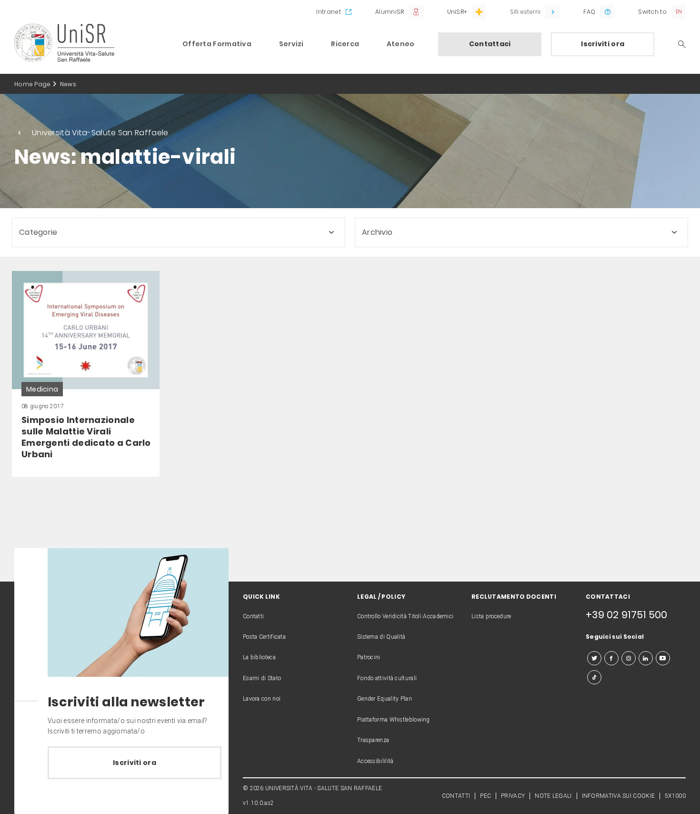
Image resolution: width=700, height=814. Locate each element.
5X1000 (675, 796)
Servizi (291, 44)
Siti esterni (525, 12)
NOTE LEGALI (553, 796)
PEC (485, 796)
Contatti (253, 616)
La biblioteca (259, 657)
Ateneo (401, 44)
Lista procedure (491, 616)
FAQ (589, 12)
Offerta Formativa (216, 44)
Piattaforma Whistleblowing (393, 719)
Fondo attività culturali (387, 678)
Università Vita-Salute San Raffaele (100, 132)
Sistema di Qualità (381, 636)
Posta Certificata (264, 636)
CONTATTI (456, 796)
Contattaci (490, 44)
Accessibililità (375, 761)
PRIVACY (513, 796)
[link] (86, 374)
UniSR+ (457, 12)
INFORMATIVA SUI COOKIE (618, 796)
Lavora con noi (261, 698)
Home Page (32, 84)
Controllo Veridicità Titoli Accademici (405, 616)
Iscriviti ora (602, 44)
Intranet (328, 12)
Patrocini (368, 657)
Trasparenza (373, 740)
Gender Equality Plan (384, 698)
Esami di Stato (262, 678)
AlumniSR (389, 12)
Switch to (652, 12)
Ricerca (345, 44)
